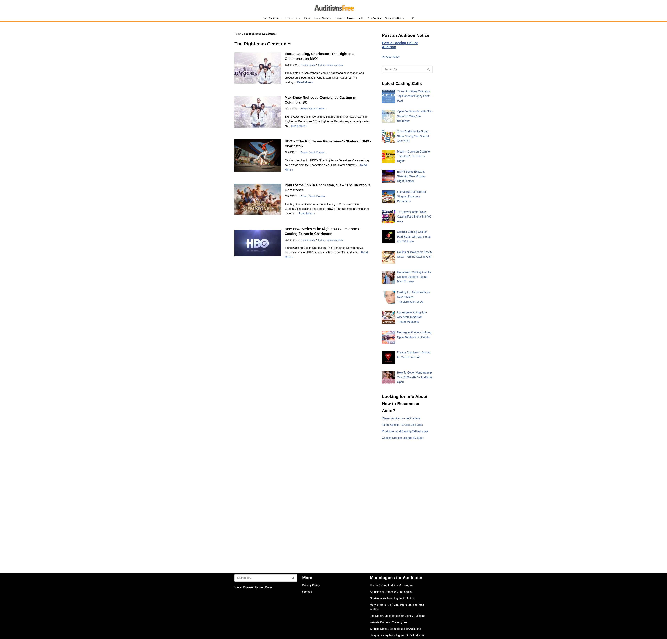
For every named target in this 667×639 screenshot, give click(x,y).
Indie (361, 18)
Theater (339, 18)
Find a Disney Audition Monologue (391, 585)
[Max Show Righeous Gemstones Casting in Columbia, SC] (257, 111)
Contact (307, 591)
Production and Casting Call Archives (405, 431)
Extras (307, 18)
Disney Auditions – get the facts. (401, 418)
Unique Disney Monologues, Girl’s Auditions (397, 635)
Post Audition (374, 18)
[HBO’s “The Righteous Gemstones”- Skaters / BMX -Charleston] (257, 155)
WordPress (265, 587)
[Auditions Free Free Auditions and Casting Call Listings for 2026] (333, 7)
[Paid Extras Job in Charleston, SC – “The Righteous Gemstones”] (257, 199)
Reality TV (291, 18)
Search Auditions (394, 18)
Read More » (305, 82)
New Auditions (271, 18)
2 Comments (308, 65)
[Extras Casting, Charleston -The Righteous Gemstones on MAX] (257, 68)
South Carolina (335, 65)
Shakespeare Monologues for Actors (392, 598)
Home (237, 33)
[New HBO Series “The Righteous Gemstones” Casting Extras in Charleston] (257, 243)
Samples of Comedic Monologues (391, 591)
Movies (351, 18)
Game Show (321, 18)
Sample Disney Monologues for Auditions (395, 628)
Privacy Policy (391, 56)
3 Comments (308, 240)
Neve (237, 587)
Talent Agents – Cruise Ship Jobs (402, 424)
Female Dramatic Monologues (388, 622)
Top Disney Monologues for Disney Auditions (397, 615)
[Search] (413, 18)
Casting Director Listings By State (402, 437)
